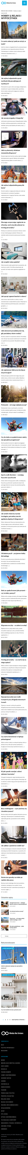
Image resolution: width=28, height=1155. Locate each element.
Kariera (3, 1081)
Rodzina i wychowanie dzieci (9, 1105)
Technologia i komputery (8, 1120)
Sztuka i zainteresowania (8, 1117)
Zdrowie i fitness (6, 1126)
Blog (2, 1044)
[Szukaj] (3, 936)
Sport (2, 1111)
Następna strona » (18, 1019)
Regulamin (4, 1050)
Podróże (3, 1090)
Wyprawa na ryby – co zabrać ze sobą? (14, 625)
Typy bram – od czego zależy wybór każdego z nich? (17, 919)
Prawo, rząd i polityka (7, 1093)
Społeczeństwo (5, 1108)
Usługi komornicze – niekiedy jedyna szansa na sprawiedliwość (18, 903)
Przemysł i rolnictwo (7, 1096)
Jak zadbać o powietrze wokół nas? (12, 846)
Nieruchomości (5, 1087)
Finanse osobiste (6, 1072)
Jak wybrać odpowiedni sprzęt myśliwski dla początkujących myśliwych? (11, 81)
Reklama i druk (5, 1099)
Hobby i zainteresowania (8, 1075)
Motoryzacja (5, 1084)
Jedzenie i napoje (6, 1078)
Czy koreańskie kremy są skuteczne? (11, 1009)
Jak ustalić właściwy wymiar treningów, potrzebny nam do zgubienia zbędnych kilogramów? (12, 516)
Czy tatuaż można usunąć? (16, 911)
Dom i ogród (5, 1066)
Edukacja (4, 1069)
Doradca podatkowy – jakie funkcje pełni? (17, 927)
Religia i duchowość (7, 1102)
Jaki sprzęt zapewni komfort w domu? (13, 296)
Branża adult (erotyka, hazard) (10, 1063)
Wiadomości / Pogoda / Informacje (11, 1123)
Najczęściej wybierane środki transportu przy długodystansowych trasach (13, 699)
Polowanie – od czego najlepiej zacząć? (14, 405)
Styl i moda (4, 1114)
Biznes (3, 1060)
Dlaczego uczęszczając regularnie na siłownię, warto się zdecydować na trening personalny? (13, 224)
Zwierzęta (4, 1129)
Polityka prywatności (7, 1047)
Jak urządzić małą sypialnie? (10, 262)
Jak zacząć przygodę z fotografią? (12, 118)
